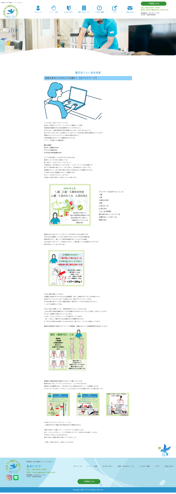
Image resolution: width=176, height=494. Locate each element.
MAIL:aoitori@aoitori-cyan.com (154, 10)
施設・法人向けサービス (126, 466)
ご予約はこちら (153, 4)
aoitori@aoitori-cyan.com (44, 472)
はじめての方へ (108, 466)
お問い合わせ (169, 466)
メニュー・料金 (92, 466)
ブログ (157, 466)
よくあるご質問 (144, 466)
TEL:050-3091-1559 (150, 8)
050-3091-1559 (39, 470)
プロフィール (77, 466)
